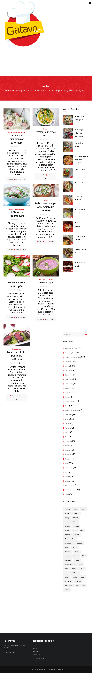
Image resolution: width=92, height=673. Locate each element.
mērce (66, 539)
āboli (77, 585)
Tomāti (67, 477)
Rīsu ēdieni (68, 454)
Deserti (67, 366)
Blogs (35, 648)
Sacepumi (68, 459)
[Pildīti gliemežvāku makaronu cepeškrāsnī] (68, 160)
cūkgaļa (67, 517)
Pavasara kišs (79, 183)
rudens (76, 556)
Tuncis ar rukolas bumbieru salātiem (17, 355)
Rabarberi (68, 450)
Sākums (11, 90)
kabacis (75, 522)
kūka (74, 530)
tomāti (82, 568)
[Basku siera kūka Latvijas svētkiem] (68, 266)
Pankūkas (68, 428)
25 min (14, 396)
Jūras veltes (16, 349)
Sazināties (36, 655)
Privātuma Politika (39, 658)
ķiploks (67, 590)
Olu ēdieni (68, 423)
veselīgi (75, 577)
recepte (77, 551)
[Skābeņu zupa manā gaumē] (68, 120)
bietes (83, 509)
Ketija (17, 179)
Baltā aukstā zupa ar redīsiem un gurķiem (45, 207)
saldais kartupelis (70, 564)
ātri (84, 585)
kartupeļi (67, 526)
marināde (76, 534)
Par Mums (36, 651)
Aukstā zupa (46, 282)
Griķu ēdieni (69, 384)
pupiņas (75, 547)
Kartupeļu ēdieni (70, 401)
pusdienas (68, 551)
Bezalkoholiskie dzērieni (73, 357)
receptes (67, 556)
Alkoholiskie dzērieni (71, 348)
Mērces (67, 419)
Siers (66, 472)
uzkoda (67, 573)
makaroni (67, 534)
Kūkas (67, 406)
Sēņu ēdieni (69, 468)
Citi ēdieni (68, 362)
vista (82, 577)
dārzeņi (67, 522)
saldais (77, 560)
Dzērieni (67, 375)
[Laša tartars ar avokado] (68, 200)
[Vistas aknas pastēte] (68, 146)
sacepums (68, 560)
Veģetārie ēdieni (19, 132)
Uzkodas (67, 481)
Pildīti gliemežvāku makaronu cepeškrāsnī (81, 159)
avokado (67, 509)
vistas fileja (68, 581)
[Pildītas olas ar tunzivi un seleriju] (68, 213)
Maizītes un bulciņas (71, 410)
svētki (66, 568)
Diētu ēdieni (69, 370)
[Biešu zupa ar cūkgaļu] (68, 226)
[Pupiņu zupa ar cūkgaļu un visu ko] (68, 240)
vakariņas (76, 573)
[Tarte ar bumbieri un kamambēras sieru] (68, 253)
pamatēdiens (68, 543)
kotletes (67, 530)
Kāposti (67, 397)
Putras (67, 446)
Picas (66, 437)
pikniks (67, 547)
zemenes (78, 581)
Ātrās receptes (14, 209)
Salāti (10, 132)
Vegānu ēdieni (69, 485)
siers (80, 564)
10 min (43, 175)
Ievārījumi (68, 388)
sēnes (74, 568)
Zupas (45, 129)
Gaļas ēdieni (69, 379)
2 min (11, 179)
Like (24, 179)
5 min (11, 250)
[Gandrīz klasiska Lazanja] (68, 173)
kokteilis (76, 526)
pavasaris (79, 543)
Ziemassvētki (68, 585)
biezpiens (67, 513)
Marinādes (68, 415)
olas (73, 539)
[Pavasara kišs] (68, 186)
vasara (67, 577)
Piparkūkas (68, 441)
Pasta (66, 432)
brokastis (77, 513)
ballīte (75, 509)
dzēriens (75, 517)
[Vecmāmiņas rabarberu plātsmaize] (68, 133)
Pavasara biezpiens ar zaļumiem (17, 139)
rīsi (83, 556)
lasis (81, 530)
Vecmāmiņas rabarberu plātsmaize (79, 133)
